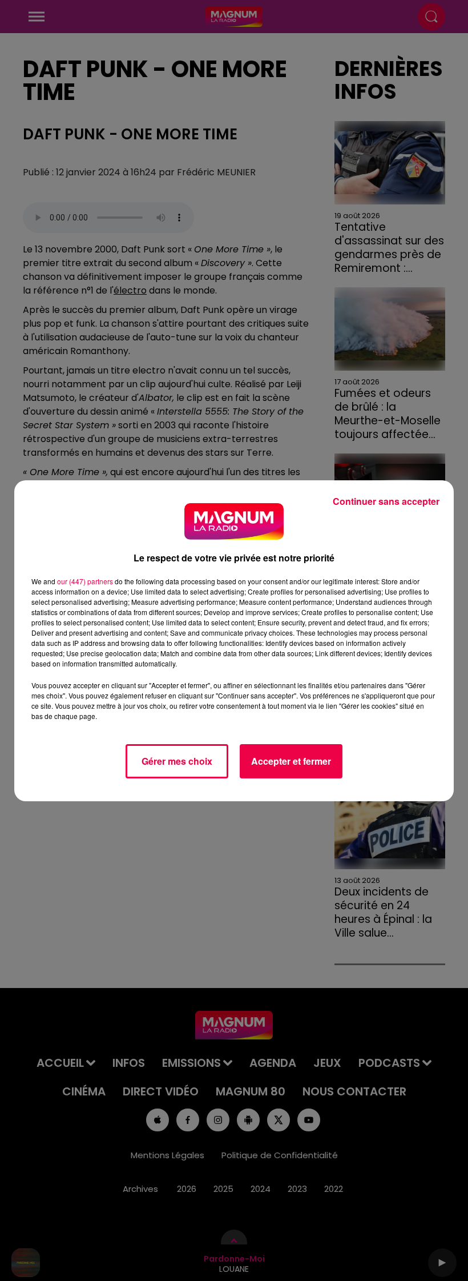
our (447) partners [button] (85, 581)
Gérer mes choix (177, 761)
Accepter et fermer (291, 761)
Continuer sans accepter (386, 501)
